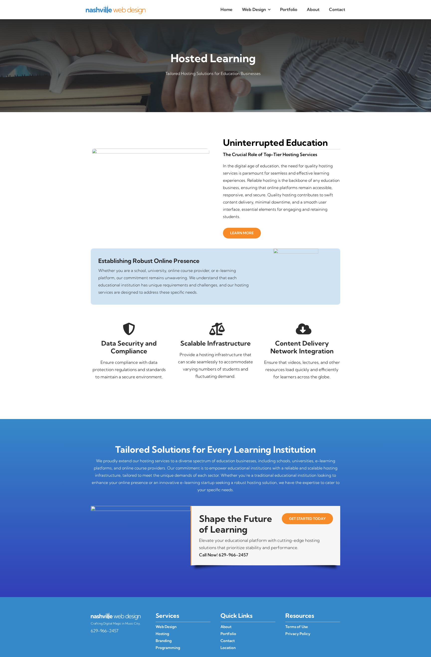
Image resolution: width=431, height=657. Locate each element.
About (225, 626)
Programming (168, 647)
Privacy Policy (297, 633)
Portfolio (228, 633)
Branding (164, 640)
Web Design (166, 626)
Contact (227, 640)
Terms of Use (296, 626)
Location (228, 647)
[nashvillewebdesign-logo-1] (116, 7)
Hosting (162, 633)
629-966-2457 (233, 554)
